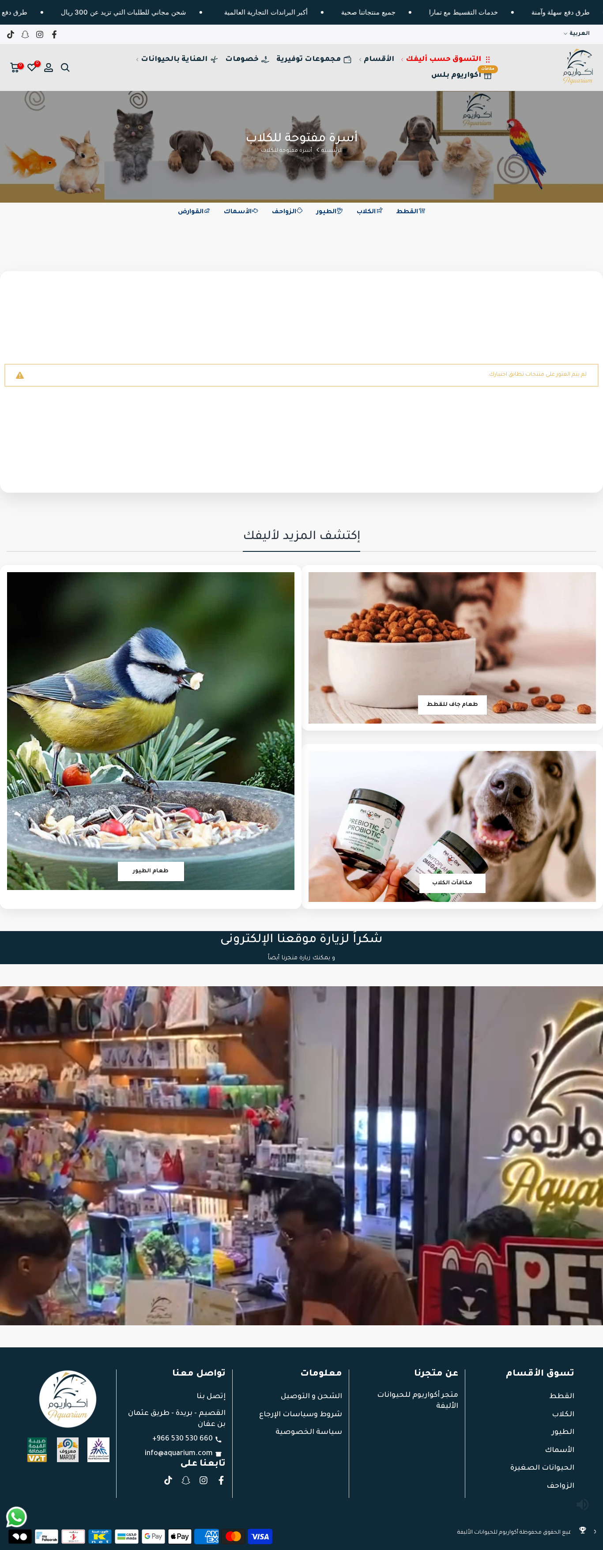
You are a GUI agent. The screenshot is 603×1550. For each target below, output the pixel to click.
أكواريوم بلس (462, 73)
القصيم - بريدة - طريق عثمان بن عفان (177, 1419)
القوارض (191, 212)
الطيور (326, 212)
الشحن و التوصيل (311, 1397)
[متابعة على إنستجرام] (40, 34)
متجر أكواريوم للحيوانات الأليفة (417, 1401)
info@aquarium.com (179, 1454)
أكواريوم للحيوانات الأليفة (487, 1533)
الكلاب (366, 212)
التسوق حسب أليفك (443, 60)
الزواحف (284, 212)
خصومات (242, 60)
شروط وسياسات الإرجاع (300, 1415)
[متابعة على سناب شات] (25, 34)
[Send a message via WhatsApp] (16, 1517)
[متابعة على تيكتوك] (11, 34)
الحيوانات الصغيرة (542, 1468)
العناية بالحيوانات (174, 60)
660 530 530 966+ (182, 1439)
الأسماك (238, 212)
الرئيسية (332, 151)
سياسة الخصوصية (308, 1433)
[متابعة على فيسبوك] (54, 34)
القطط (407, 212)
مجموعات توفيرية (308, 60)
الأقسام (379, 60)
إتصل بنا (211, 1397)
